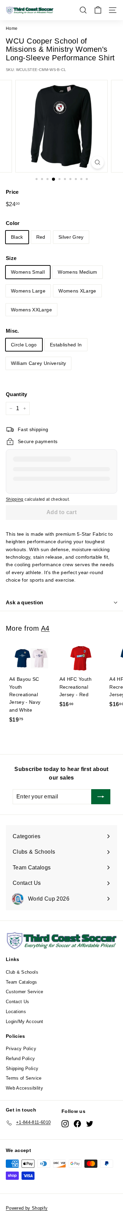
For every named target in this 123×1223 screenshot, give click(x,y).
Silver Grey (71, 237)
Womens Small (28, 272)
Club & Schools (22, 972)
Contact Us (17, 1001)
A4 (45, 628)
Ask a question (24, 602)
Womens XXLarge (31, 309)
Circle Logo (24, 344)
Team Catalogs (21, 982)
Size (11, 258)
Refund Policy (20, 1058)
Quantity (16, 394)
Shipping (15, 499)
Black (17, 237)
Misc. (12, 331)
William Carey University (38, 363)
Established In (66, 344)
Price (12, 192)
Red (40, 237)
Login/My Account (24, 1021)
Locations (16, 1011)
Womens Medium (77, 272)
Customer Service (24, 991)
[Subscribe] (100, 796)
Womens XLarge (77, 291)
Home (11, 28)
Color (13, 223)
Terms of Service (24, 1078)
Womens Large (28, 291)
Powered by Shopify (26, 1208)
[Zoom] (97, 162)
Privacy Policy (21, 1048)
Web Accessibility (24, 1088)
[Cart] (98, 10)
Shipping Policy (22, 1068)
